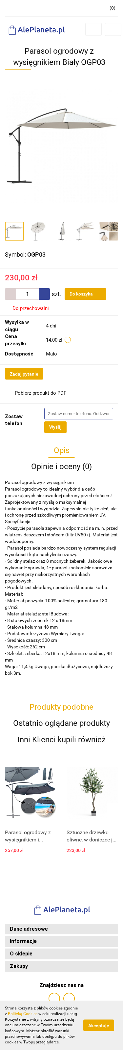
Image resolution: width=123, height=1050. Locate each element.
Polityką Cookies (22, 1013)
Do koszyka (82, 294)
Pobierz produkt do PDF (40, 393)
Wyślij (55, 427)
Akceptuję (98, 1025)
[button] (61, 929)
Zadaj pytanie (24, 374)
